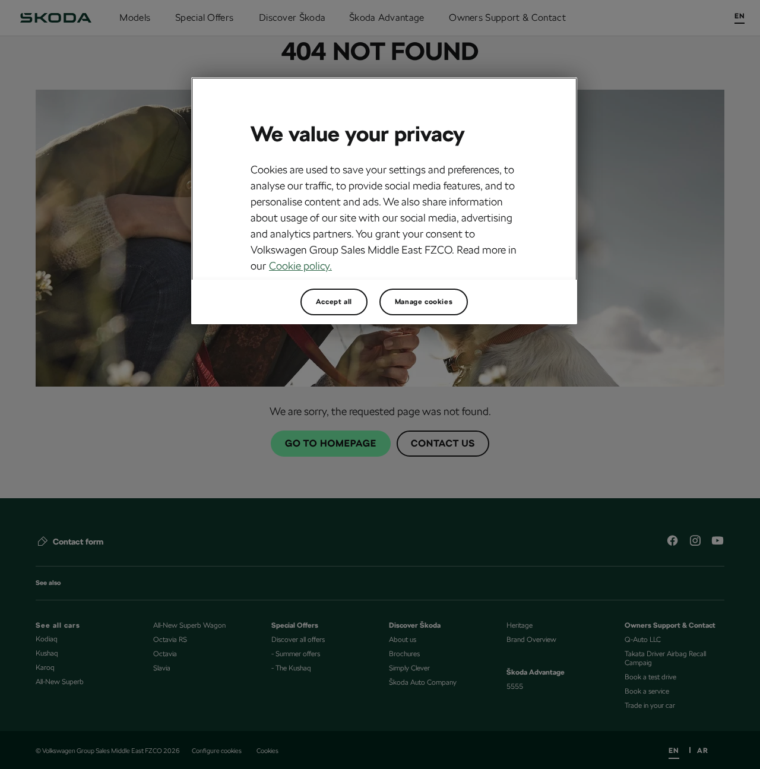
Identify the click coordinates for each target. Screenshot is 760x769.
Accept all (334, 302)
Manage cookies (423, 302)
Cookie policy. (300, 266)
